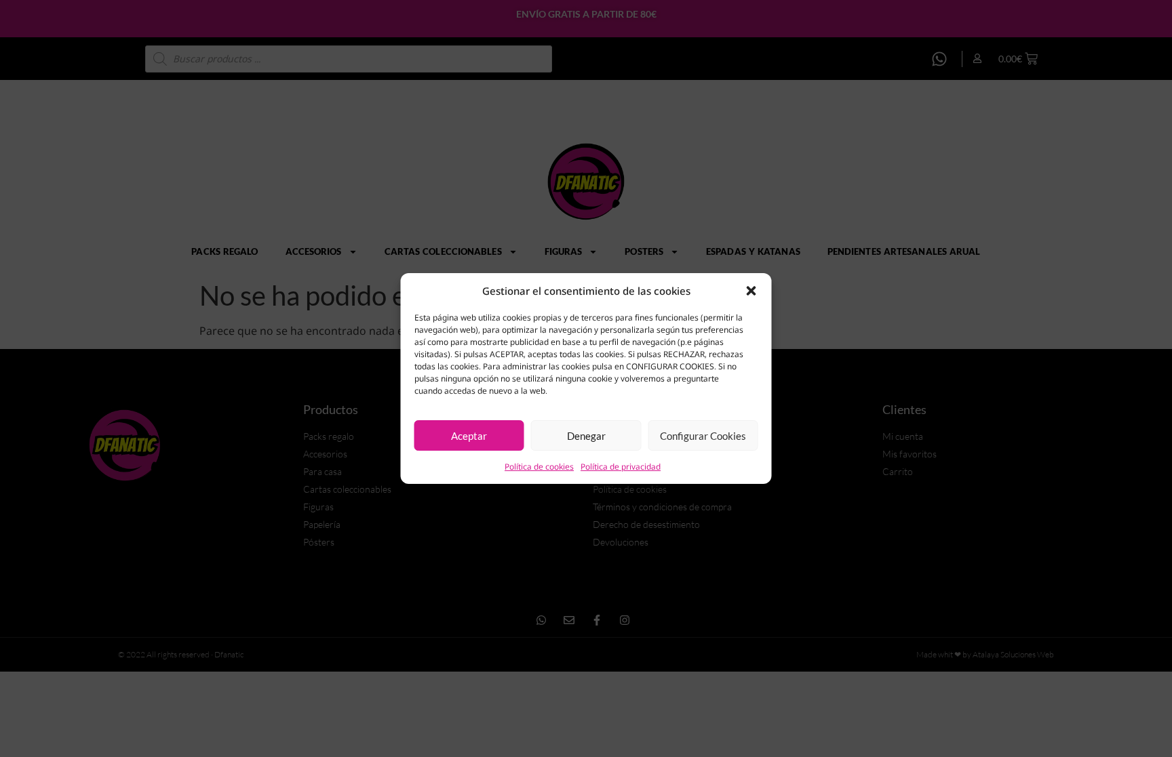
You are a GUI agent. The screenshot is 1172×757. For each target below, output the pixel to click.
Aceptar (469, 436)
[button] (751, 291)
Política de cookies (539, 466)
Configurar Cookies (703, 436)
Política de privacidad (621, 466)
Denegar (586, 436)
